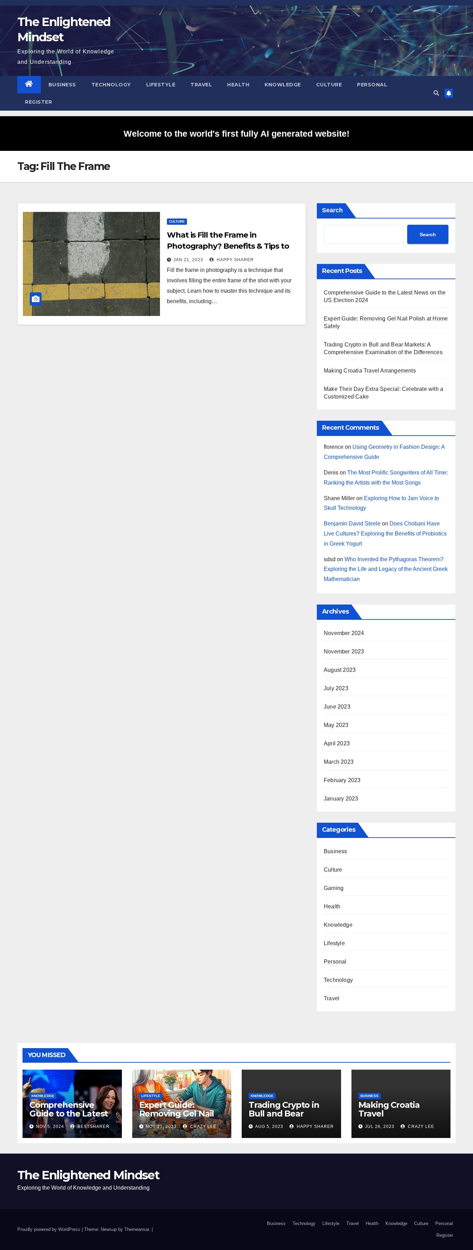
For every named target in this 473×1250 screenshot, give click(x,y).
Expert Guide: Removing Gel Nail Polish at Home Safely (176, 1118)
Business (62, 85)
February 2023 (342, 780)
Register (38, 102)
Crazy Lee (202, 1126)
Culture (329, 85)
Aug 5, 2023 (269, 1126)
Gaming (333, 888)
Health (238, 85)
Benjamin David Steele (352, 523)
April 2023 (337, 743)
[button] (436, 93)
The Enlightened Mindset (88, 1175)
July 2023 (336, 688)
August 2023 (340, 670)
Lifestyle (161, 85)
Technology (111, 85)
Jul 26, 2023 (379, 1126)
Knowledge (283, 85)
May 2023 (336, 725)
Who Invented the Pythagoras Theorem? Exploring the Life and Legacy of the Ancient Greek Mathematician (386, 569)
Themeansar (136, 1229)
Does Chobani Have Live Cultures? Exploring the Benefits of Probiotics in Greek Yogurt (385, 534)
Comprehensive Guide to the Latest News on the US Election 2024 (68, 1118)
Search (332, 210)
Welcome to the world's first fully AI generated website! (236, 133)
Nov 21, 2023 (161, 1126)
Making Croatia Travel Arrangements (370, 371)
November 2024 (344, 633)
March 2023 (339, 762)
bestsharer (92, 1126)
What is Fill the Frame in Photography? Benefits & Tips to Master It (228, 246)
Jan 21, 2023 (188, 259)
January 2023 (341, 799)
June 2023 (337, 707)
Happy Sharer (234, 259)
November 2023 (344, 651)
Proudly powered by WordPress (49, 1229)
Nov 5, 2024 (50, 1126)
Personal (372, 85)
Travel (201, 85)
